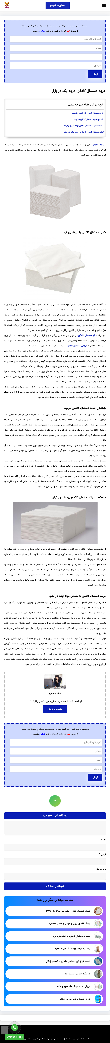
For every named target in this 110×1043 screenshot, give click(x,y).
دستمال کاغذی (99, 145)
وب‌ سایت (101, 869)
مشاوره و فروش (57, 5)
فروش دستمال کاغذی (77, 345)
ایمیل (102, 854)
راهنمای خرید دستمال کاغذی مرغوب (89, 119)
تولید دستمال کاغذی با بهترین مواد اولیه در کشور (83, 132)
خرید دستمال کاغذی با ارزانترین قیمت (88, 113)
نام (103, 840)
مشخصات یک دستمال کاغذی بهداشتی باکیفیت (84, 125)
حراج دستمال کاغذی (87, 335)
